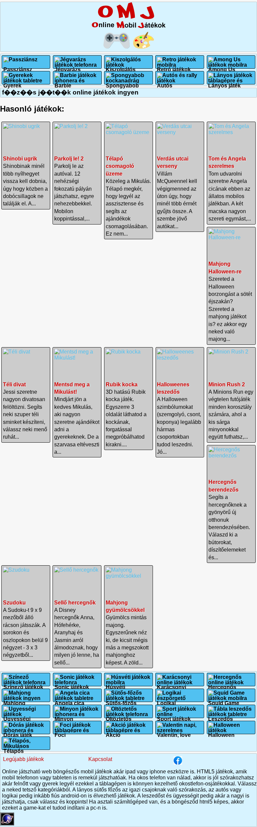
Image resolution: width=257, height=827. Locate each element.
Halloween (221, 732)
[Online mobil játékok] (128, 27)
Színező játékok (23, 684)
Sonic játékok (72, 684)
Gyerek (26, 78)
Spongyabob (128, 78)
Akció (113, 732)
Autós (179, 78)
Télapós (26, 743)
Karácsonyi (171, 684)
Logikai (179, 695)
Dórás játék (17, 732)
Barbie (77, 78)
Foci (60, 732)
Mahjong (26, 695)
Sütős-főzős (128, 695)
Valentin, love (174, 732)
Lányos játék (231, 78)
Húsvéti (115, 684)
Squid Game (231, 695)
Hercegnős (222, 684)
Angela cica (77, 695)
